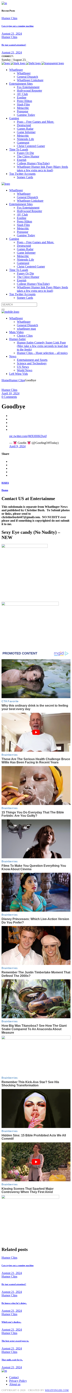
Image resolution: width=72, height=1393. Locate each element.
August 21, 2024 (12, 33)
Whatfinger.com (57, 1390)
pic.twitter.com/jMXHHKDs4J (28, 436)
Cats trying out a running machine (18, 26)
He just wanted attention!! (14, 45)
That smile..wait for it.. (12, 1360)
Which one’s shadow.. (11, 1322)
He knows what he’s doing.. (14, 1303)
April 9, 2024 (17, 446)
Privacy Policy (18, 1380)
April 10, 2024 (10, 393)
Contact (14, 1377)
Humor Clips (9, 18)
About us (14, 1384)
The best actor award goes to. (15, 1341)
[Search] (3, 309)
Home (5, 380)
